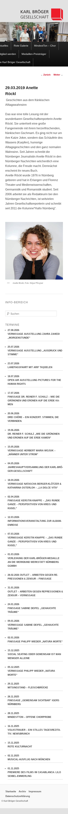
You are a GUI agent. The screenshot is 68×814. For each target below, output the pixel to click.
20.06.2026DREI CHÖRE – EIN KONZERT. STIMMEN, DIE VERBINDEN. (33, 417)
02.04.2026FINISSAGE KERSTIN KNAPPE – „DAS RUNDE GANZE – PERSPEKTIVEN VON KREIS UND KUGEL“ (34, 502)
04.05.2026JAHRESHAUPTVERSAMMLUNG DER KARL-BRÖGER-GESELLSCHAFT (35, 467)
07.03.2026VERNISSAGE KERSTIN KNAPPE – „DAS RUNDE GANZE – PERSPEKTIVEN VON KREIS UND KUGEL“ (35, 539)
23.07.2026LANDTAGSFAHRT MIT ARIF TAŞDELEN (30, 365)
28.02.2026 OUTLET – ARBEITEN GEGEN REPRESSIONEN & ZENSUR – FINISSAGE (33, 577)
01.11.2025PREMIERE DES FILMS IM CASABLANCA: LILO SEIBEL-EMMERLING (34, 772)
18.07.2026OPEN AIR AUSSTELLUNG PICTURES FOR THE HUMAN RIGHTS (34, 380)
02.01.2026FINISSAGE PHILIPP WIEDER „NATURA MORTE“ (35, 639)
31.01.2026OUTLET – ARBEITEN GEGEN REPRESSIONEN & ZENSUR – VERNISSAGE (35, 591)
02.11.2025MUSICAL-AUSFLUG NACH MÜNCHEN (29, 757)
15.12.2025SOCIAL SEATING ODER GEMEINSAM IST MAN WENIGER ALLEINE (34, 654)
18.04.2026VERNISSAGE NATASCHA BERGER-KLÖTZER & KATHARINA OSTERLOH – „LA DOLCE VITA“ (34, 484)
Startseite (10, 791)
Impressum (35, 791)
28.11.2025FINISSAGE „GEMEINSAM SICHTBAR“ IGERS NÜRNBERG (33, 700)
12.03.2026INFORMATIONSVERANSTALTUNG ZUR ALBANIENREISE (35, 521)
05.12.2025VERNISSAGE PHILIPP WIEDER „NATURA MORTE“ (31, 671)
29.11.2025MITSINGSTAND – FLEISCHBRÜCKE (28, 685)
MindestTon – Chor (45, 45)
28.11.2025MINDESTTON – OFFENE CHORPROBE (29, 715)
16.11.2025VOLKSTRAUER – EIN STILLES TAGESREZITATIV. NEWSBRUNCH (34, 730)
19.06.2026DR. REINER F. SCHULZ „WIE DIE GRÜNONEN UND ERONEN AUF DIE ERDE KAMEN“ (33, 434)
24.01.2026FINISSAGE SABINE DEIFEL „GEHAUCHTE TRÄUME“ (32, 608)
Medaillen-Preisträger (34, 54)
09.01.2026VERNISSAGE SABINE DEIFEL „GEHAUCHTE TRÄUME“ (33, 625)
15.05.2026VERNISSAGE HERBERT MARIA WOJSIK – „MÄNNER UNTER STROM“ (31, 450)
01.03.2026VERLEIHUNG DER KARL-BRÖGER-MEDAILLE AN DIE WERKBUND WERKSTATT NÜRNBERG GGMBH (33, 560)
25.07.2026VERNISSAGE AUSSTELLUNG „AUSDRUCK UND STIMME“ (35, 350)
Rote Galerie (21, 45)
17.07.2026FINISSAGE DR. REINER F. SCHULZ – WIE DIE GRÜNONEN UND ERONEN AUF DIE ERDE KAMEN (34, 399)
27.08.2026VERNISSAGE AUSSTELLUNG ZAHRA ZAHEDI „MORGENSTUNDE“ (34, 334)
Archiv (22, 791)
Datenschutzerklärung (17, 796)
